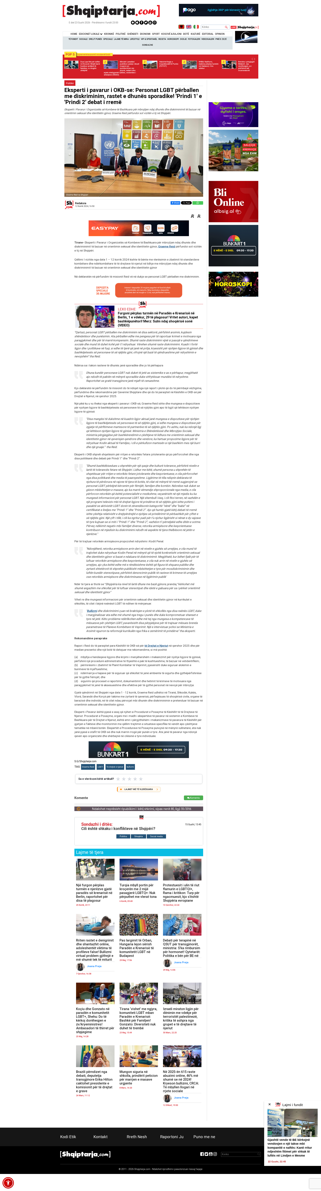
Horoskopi (173, 39)
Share (176, 203)
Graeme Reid (166, 246)
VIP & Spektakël (149, 39)
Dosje (183, 39)
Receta (162, 39)
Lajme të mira (121, 39)
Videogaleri (207, 39)
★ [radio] (118, 779)
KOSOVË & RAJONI (171, 34)
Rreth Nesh (137, 1136)
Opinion (220, 34)
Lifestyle (135, 39)
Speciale (108, 39)
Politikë (121, 34)
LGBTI (100, 767)
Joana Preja (94, 966)
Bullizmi (92, 611)
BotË (186, 34)
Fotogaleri (194, 39)
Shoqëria (138, 836)
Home (74, 34)
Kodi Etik (68, 1136)
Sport (156, 34)
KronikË (109, 34)
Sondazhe (147, 45)
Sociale (83, 39)
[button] (8, 1183)
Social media (156, 836)
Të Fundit (73, 39)
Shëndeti (132, 34)
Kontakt (100, 1136)
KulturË (195, 34)
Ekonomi (145, 34)
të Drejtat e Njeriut (156, 645)
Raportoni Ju (172, 1136)
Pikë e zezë (221, 39)
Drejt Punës (95, 39)
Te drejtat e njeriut (114, 767)
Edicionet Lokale (89, 34)
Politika (123, 836)
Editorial (207, 34)
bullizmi (130, 767)
